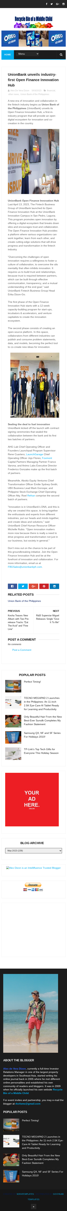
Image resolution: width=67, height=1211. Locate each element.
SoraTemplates (25, 1194)
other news (13, 94)
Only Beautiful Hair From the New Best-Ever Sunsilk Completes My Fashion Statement (43, 720)
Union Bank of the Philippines (34, 94)
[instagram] (63, 4)
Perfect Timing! (32, 681)
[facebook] (46, 4)
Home (7, 54)
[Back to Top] (33, 1206)
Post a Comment (21, 649)
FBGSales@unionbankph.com (25, 566)
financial (51, 90)
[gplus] (57, 4)
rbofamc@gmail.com (27, 1103)
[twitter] (51, 4)
